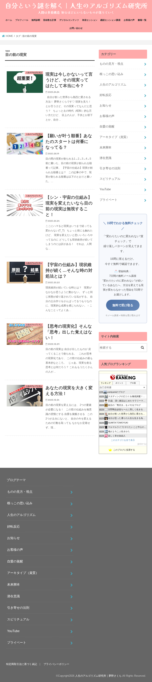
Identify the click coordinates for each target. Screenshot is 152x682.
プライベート (108, 199)
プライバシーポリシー (56, 664)
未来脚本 (105, 147)
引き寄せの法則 (110, 168)
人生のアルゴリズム (113, 84)
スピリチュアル (110, 178)
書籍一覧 (142, 20)
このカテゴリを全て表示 (123, 440)
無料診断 (35, 20)
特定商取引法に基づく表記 (21, 664)
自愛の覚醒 (107, 126)
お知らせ (105, 105)
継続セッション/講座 (110, 20)
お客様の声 (129, 20)
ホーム (9, 20)
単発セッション (89, 20)
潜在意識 (105, 158)
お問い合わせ (76, 28)
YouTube (105, 189)
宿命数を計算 (49, 20)
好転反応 (105, 95)
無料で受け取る (122, 305)
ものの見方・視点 (111, 63)
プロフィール (21, 20)
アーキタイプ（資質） (114, 137)
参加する (142, 444)
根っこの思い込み (111, 74)
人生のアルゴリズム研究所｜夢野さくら (98, 675)
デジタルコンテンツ (69, 20)
